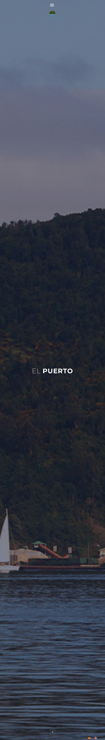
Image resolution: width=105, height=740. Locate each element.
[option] (97, 738)
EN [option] (99, 738)
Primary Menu (52, 5)
